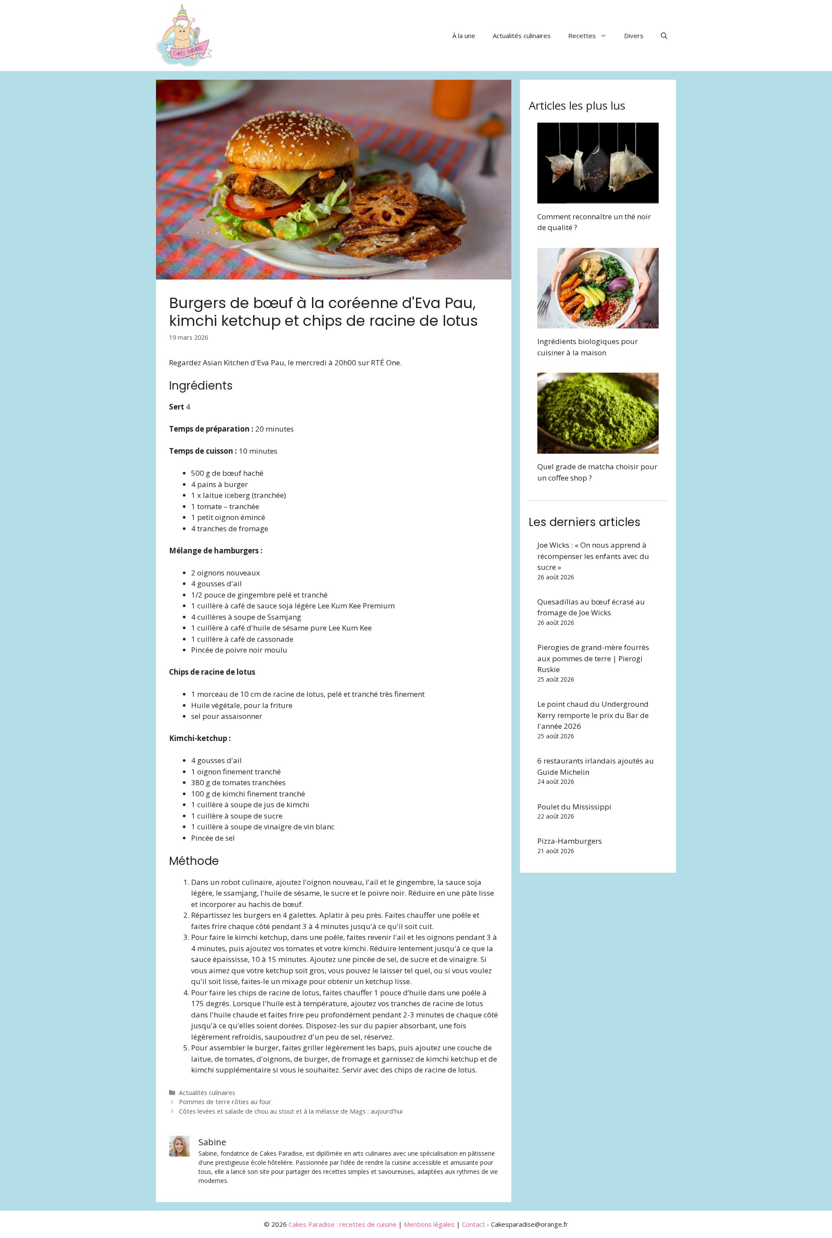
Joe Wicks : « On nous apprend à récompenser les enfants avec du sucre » (593, 556)
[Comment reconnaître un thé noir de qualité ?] (598, 198)
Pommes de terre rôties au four (225, 1102)
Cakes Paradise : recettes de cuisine (342, 1224)
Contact (473, 1224)
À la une (463, 35)
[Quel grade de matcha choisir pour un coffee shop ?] (598, 448)
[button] (664, 36)
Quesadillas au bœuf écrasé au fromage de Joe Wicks (591, 607)
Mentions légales (429, 1224)
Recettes (582, 35)
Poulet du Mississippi (574, 807)
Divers (634, 35)
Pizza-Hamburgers (569, 841)
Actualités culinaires (522, 35)
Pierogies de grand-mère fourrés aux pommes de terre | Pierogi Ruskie (593, 658)
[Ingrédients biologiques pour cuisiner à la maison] (598, 323)
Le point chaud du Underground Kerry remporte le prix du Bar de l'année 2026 (593, 715)
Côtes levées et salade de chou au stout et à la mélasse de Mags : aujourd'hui (291, 1111)
